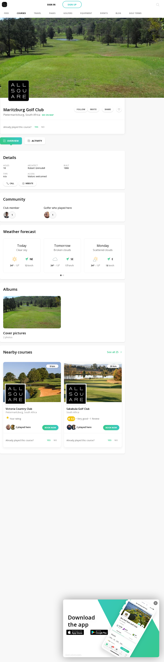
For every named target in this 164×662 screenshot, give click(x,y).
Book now (50, 427)
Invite (93, 109)
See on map (48, 115)
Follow (81, 109)
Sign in (51, 4)
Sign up (72, 4)
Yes (36, 127)
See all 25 (113, 352)
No (43, 127)
